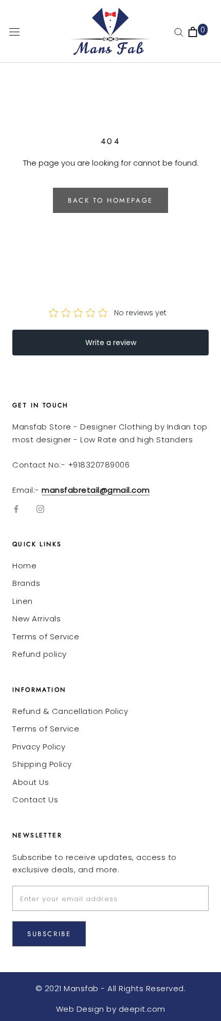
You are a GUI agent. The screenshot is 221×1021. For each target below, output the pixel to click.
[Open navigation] (14, 31)
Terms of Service (45, 636)
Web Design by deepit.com (110, 1009)
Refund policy (39, 654)
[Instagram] (40, 508)
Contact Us (35, 799)
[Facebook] (16, 508)
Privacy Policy (38, 746)
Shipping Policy (42, 764)
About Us (30, 782)
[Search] (178, 31)
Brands (26, 583)
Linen (22, 601)
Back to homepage (110, 200)
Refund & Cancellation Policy (70, 711)
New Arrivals (36, 618)
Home (24, 565)
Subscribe (49, 934)
